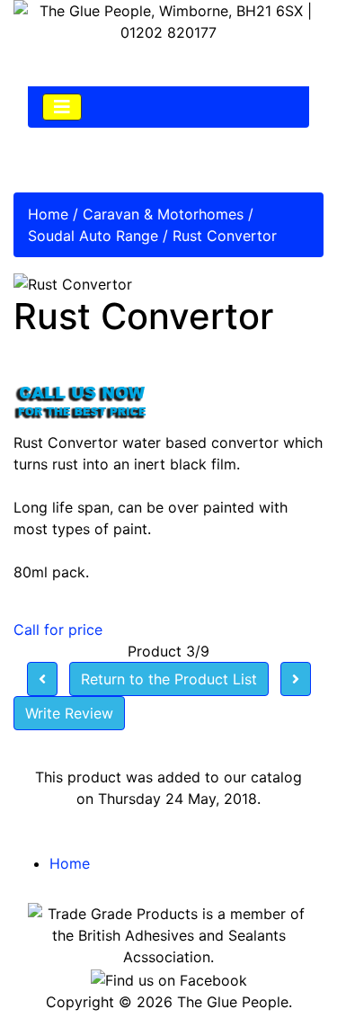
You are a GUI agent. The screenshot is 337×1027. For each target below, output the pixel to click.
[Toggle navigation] (62, 107)
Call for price (57, 630)
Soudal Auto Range (93, 236)
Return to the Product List (169, 679)
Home (48, 214)
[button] (282, 974)
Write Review (69, 713)
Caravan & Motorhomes (163, 214)
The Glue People (232, 1002)
